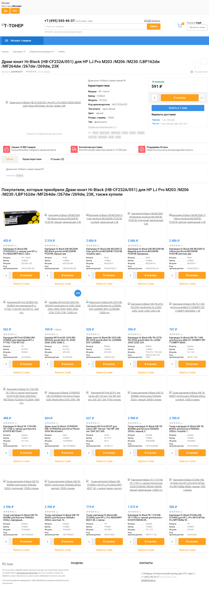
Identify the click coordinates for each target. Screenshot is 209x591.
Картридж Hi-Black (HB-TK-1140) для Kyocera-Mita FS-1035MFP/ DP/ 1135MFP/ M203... (187, 340)
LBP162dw (115, 133)
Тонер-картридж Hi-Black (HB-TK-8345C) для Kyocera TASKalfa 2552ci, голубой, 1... (186, 429)
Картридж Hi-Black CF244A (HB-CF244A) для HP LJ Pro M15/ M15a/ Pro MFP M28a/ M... (187, 517)
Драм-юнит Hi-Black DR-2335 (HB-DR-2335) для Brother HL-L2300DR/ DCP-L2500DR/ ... (104, 340)
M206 (111, 137)
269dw (132, 133)
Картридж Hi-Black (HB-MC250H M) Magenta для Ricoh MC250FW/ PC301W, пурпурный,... (146, 251)
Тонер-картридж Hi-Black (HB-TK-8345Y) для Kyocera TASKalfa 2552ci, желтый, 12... (62, 517)
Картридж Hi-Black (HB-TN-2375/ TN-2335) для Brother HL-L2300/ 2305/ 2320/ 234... (145, 340)
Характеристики (31, 159)
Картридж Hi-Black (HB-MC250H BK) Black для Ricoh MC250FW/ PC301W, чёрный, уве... (61, 251)
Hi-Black (61, 52)
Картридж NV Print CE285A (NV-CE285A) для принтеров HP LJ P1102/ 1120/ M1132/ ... (19, 340)
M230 (118, 137)
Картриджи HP (19, 52)
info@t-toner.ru (152, 20)
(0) (15, 246)
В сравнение (201, 72)
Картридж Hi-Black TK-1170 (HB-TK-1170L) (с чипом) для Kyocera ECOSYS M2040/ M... (145, 517)
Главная (5, 52)
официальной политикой (27, 573)
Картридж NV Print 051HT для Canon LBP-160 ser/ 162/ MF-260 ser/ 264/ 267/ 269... (102, 429)
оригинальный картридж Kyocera (68, 32)
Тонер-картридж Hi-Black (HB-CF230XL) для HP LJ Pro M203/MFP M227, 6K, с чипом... (104, 517)
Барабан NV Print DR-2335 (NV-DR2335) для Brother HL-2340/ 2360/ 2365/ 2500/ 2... (60, 340)
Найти (153, 26)
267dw (125, 133)
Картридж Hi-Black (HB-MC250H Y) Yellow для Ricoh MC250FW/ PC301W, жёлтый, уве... (187, 251)
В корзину (180, 97)
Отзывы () (57, 159)
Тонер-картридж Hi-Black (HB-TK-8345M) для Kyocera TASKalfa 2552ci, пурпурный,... (20, 517)
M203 (95, 133)
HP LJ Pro (92, 137)
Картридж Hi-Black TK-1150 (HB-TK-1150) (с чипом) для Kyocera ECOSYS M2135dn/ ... (20, 429)
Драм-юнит (104, 133)
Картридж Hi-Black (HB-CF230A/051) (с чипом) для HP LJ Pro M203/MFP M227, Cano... (20, 251)
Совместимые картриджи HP (42, 52)
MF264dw (102, 137)
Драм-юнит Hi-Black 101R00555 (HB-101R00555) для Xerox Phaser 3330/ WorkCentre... (62, 429)
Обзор (9, 159)
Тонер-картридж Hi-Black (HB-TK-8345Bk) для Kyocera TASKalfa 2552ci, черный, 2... (145, 429)
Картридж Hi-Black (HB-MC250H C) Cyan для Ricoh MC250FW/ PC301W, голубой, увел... (104, 251)
